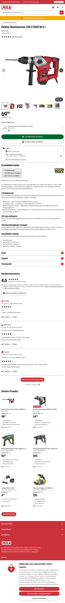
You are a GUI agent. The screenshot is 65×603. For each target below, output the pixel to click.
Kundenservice (6, 524)
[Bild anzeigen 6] (42, 106)
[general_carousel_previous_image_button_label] (4, 70)
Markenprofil (6, 264)
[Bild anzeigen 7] (49, 106)
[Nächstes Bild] (61, 70)
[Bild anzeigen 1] (4, 106)
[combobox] (32, 13)
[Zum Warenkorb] (58, 7)
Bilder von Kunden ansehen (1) (15, 293)
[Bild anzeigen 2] (12, 106)
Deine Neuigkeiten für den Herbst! (33, 18)
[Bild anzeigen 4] (27, 106)
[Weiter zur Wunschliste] (53, 7)
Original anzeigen (18, 330)
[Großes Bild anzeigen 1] (32, 70)
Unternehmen (6, 529)
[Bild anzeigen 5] (34, 106)
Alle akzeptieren (39, 589)
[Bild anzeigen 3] (19, 106)
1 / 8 (57, 99)
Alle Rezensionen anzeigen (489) (32, 379)
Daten (3, 253)
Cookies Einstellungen (39, 598)
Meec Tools (4, 30)
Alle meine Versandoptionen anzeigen (16, 159)
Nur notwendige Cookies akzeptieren (39, 593)
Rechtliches (5, 535)
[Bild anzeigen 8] (56, 106)
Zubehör (4, 258)
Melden (15, 317)
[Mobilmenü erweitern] (63, 7)
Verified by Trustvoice (31, 384)
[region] (32, 581)
